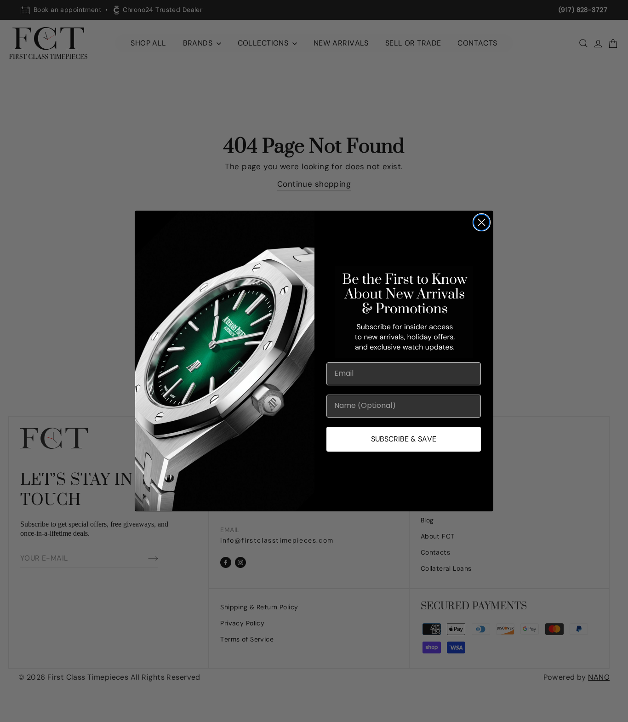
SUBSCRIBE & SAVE (403, 439)
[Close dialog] (482, 222)
